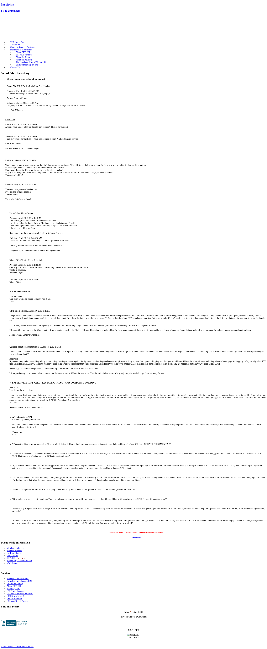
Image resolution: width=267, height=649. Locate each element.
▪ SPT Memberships (15, 591)
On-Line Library (14, 553)
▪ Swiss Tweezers (14, 598)
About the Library (24, 57)
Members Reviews (24, 60)
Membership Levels (15, 548)
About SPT (15, 44)
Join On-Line (12, 555)
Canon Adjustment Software (22, 47)
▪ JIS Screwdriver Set (16, 596)
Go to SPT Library (15, 583)
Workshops (12, 563)
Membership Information (21, 49)
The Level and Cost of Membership (31, 62)
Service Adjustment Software (19, 560)
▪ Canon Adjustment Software (20, 593)
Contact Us (15, 67)
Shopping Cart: (13, 588)
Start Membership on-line (27, 65)
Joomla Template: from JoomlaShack (17, 646)
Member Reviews (14, 550)
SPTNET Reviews (24, 55)
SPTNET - (12, 558)
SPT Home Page (17, 42)
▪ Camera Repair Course (17, 601)
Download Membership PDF (19, 581)
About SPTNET (23, 52)
